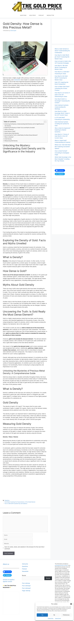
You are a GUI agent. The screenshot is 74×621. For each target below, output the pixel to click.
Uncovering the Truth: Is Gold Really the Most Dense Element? (21, 135)
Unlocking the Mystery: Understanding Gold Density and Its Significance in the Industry (24, 124)
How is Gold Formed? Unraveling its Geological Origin (62, 152)
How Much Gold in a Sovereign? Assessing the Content (62, 100)
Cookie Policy (50, 618)
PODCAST (41, 15)
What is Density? (9, 129)
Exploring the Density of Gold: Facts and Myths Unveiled (20, 127)
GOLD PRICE (32, 15)
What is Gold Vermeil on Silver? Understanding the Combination (62, 50)
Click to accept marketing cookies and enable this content (25, 58)
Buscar (24, 575)
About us (6, 564)
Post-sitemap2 (26, 585)
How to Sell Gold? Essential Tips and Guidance (16, 503)
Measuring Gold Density (11, 140)
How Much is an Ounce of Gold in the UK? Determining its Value (62, 94)
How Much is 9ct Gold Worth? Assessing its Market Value (61, 78)
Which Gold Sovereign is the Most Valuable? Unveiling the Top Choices (63, 159)
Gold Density (8, 139)
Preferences (66, 615)
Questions (7, 500)
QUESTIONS (23, 15)
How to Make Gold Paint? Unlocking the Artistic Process (62, 88)
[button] (71, 604)
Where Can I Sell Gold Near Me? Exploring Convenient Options (63, 146)
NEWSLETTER (50, 15)
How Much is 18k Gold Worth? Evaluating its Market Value (61, 67)
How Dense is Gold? (10, 131)
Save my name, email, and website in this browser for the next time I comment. (24, 548)
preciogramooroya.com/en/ (61, 565)
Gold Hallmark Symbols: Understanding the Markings (62, 107)
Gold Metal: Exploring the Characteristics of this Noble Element (20, 502)
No (54, 615)
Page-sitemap (26, 590)
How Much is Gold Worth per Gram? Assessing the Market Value (62, 56)
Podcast (24, 569)
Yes (42, 615)
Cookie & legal (58, 618)
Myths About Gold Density (12, 133)
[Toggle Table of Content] (44, 122)
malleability (17, 80)
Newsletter (25, 571)
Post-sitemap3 (26, 588)
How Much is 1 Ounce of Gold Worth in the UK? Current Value (62, 136)
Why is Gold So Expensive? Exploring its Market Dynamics (62, 130)
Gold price (25, 564)
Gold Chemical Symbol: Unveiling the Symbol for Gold (62, 123)
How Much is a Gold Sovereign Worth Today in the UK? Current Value (62, 113)
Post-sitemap (26, 583)
